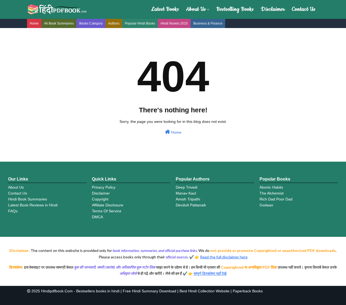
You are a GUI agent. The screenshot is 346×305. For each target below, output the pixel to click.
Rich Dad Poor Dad (276, 199)
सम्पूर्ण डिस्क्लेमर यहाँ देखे (210, 273)
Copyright (100, 199)
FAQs (13, 211)
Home (34, 23)
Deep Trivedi (186, 187)
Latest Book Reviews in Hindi (33, 205)
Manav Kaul (186, 193)
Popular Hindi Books (140, 23)
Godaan (266, 205)
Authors (113, 23)
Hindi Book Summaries (27, 199)
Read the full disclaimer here (224, 257)
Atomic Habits (271, 187)
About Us (196, 9)
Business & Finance (207, 23)
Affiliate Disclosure (107, 205)
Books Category (91, 23)
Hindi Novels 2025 (174, 23)
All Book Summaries (59, 23)
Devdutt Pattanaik (191, 205)
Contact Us (303, 9)
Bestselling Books (235, 9)
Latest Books (165, 9)
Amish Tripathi (188, 199)
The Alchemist (272, 193)
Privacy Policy (103, 187)
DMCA (97, 217)
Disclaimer (273, 9)
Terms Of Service (106, 211)
